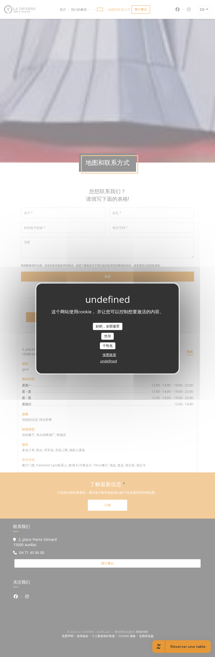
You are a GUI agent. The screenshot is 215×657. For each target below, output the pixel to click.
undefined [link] (108, 361)
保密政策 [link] (109, 354)
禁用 (107, 336)
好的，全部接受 (108, 326)
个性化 (108, 345)
